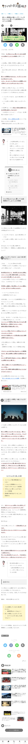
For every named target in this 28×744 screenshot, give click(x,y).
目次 (13, 170)
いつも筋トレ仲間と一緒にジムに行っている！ (14, 187)
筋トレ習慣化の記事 (13, 119)
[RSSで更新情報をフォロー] (19, 656)
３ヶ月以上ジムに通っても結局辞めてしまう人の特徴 (13, 175)
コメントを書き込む (14, 730)
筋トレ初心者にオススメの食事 (10, 378)
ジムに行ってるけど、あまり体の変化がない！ (14, 182)
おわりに (10, 192)
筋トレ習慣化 (5, 635)
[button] (23, 45)
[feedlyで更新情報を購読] (9, 656)
